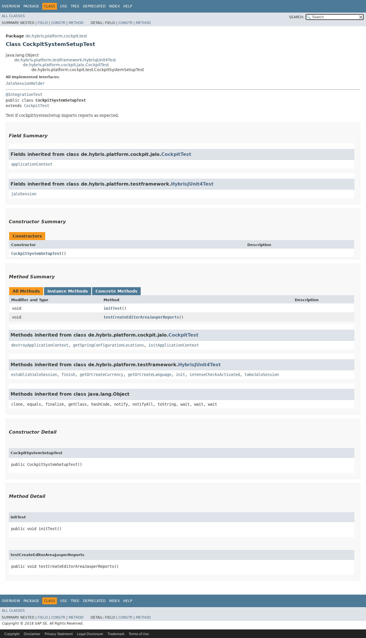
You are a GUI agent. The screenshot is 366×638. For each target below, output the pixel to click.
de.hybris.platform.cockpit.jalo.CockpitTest (66, 65)
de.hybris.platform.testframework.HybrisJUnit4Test (65, 60)
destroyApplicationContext (39, 345)
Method (76, 23)
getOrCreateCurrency (101, 374)
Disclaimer (32, 634)
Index (114, 6)
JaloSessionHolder (25, 83)
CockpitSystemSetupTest (36, 253)
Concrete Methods (116, 291)
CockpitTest (36, 105)
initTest (113, 308)
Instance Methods (67, 291)
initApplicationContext (173, 345)
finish (68, 374)
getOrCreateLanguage (149, 374)
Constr (58, 23)
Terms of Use (139, 634)
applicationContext (31, 164)
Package (31, 6)
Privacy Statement (59, 634)
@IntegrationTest (24, 94)
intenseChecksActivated (215, 374)
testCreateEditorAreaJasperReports (141, 317)
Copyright (11, 634)
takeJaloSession (261, 374)
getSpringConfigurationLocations (108, 345)
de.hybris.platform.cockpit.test (56, 36)
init (180, 374)
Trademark (116, 634)
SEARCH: (296, 17)
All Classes (13, 16)
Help (127, 6)
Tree (75, 6)
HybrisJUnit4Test (192, 184)
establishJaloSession (34, 374)
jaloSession (23, 194)
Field (43, 23)
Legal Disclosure (90, 634)
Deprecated (94, 6)
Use (63, 6)
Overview (11, 6)
